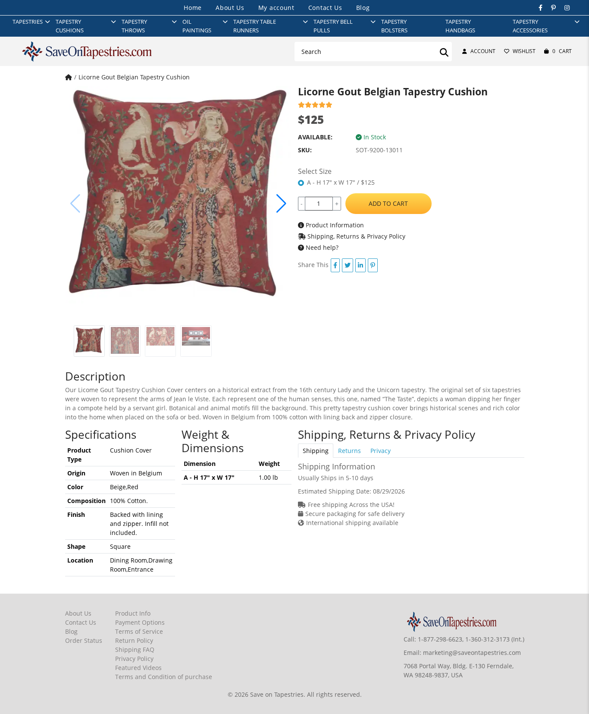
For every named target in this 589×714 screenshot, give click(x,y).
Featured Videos (138, 668)
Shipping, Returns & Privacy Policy (355, 236)
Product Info (132, 613)
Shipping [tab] (316, 451)
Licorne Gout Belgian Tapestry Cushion (134, 77)
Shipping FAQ (134, 649)
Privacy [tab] (380, 451)
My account (276, 7)
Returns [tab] (349, 451)
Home (193, 7)
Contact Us (325, 7)
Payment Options (140, 622)
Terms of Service (139, 631)
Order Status (83, 640)
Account (482, 51)
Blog (363, 7)
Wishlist (524, 51)
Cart (562, 51)
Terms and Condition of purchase (163, 677)
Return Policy (134, 640)
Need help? (321, 247)
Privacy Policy (134, 658)
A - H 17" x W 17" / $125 (341, 182)
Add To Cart (388, 203)
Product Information (334, 225)
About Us (230, 7)
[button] (281, 203)
